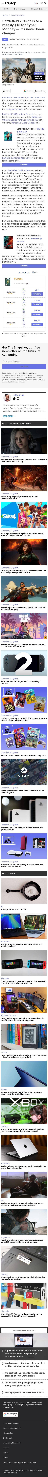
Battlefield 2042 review (19, 170)
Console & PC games (17, 15)
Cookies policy (8, 1438)
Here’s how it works (16, 54)
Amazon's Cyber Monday (23, 122)
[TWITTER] (15, 398)
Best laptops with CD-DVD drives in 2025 (24, 1392)
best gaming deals (14, 109)
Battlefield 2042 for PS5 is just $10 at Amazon (23, 97)
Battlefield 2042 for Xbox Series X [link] (17, 157)
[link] (9, 135)
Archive (5, 1453)
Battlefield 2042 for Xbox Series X (17, 114)
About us (6, 1448)
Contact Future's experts (12, 1428)
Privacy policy (8, 1433)
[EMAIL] (18, 398)
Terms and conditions (11, 1423)
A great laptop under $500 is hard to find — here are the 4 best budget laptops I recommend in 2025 (25, 1353)
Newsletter (41, 91)
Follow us (29, 91)
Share (8, 91)
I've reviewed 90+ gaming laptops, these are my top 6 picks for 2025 (24, 1384)
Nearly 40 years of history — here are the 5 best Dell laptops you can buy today (25, 1364)
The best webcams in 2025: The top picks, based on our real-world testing (25, 1374)
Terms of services (29, 373)
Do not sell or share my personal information (19, 1462)
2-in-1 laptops (19, 9)
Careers (5, 1458)
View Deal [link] (37, 294)
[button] (2, 3)
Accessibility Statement (11, 1443)
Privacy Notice (31, 375)
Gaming (5, 15)
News (5, 39)
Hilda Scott (15, 39)
